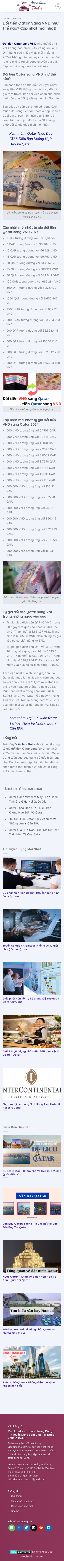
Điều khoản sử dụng (22, 1501)
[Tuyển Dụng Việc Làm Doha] (32, 6)
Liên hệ (15, 1511)
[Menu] (5, 6)
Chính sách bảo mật (22, 1506)
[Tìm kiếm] (58, 6)
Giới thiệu (16, 1495)
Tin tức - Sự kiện (12, 18)
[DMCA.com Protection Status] (20, 1551)
